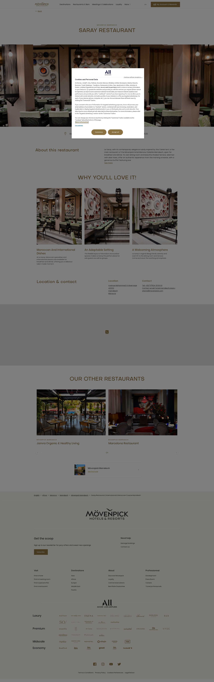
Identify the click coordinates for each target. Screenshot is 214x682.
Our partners (79, 125)
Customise (99, 132)
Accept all (115, 132)
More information (82, 122)
